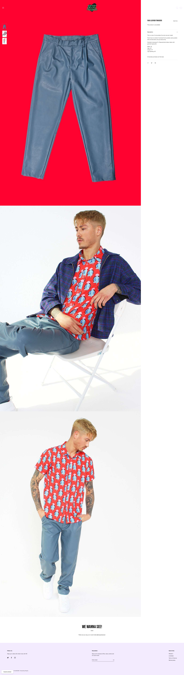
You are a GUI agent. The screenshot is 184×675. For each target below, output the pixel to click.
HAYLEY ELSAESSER (15, 670)
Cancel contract (7, 671)
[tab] (162, 47)
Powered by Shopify (24, 670)
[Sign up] (113, 660)
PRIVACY (171, 653)
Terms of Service (173, 658)
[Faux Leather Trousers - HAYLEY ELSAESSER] (4, 26)
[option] (4, 27)
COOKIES (171, 656)
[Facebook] (11, 657)
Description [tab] (150, 32)
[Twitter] (8, 657)
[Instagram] (15, 657)
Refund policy (172, 660)
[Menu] (3, 7)
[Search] (177, 8)
